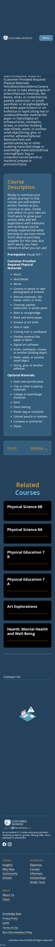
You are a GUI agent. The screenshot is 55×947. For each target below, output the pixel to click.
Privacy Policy (10, 918)
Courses (35, 869)
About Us (8, 895)
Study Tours (37, 882)
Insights (7, 865)
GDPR (5, 923)
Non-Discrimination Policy (17, 932)
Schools (7, 878)
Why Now (8, 869)
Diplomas (36, 865)
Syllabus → (39, 448)
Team (6, 899)
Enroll (12, 448)
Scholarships (38, 878)
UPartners (36, 873)
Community (10, 873)
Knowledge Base (11, 913)
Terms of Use (10, 927)
